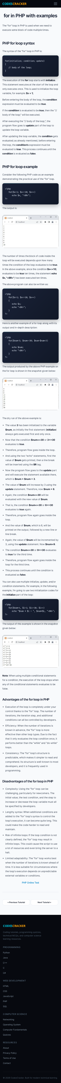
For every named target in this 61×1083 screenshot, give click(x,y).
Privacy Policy (10, 1053)
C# (4, 973)
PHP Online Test (30, 882)
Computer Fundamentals (15, 1029)
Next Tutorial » (44, 902)
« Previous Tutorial (16, 902)
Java (5, 957)
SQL (5, 1006)
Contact (7, 1063)
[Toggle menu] (55, 4)
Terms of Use (9, 1058)
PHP (5, 1001)
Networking (8, 1019)
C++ (5, 962)
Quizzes (7, 1034)
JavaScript (8, 996)
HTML (6, 986)
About (6, 1048)
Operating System (12, 1024)
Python (6, 952)
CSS (5, 991)
